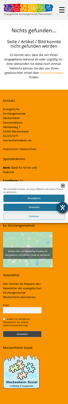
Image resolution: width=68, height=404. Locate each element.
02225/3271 (11, 136)
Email (6, 305)
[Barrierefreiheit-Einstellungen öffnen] (62, 207)
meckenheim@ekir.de (17, 140)
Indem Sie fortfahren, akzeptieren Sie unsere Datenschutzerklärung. (17, 322)
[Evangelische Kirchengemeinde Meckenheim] (28, 15)
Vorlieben (34, 216)
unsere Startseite (51, 73)
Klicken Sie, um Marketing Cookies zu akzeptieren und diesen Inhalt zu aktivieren (27, 253)
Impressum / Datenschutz (19, 149)
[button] (63, 185)
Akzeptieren (34, 198)
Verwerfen (34, 207)
